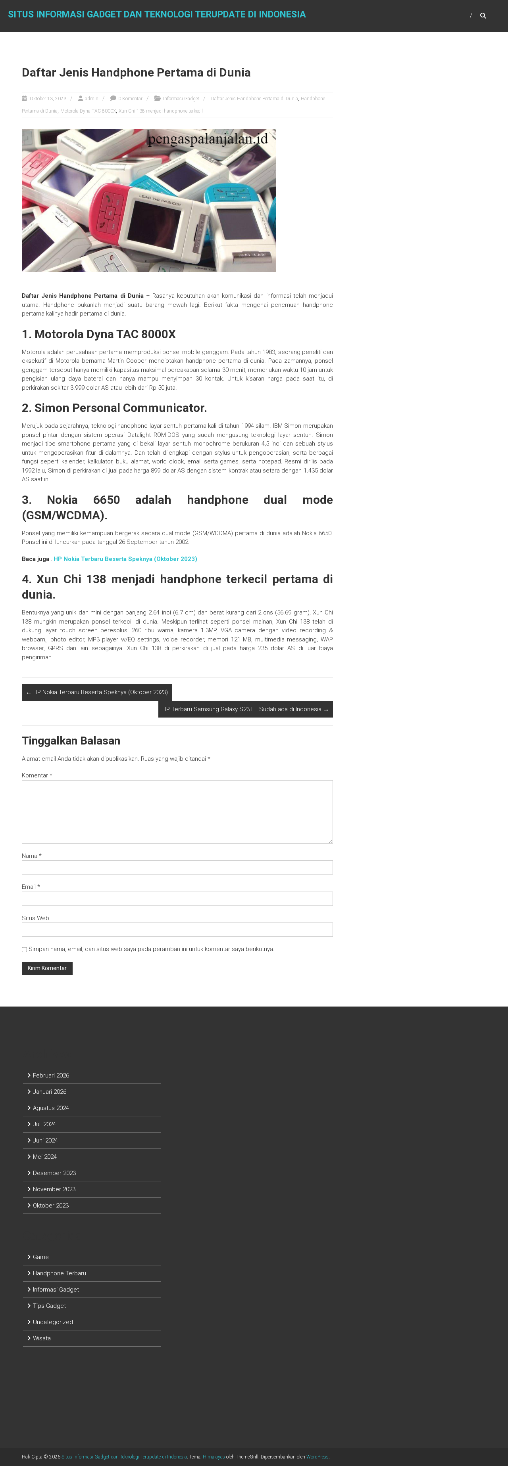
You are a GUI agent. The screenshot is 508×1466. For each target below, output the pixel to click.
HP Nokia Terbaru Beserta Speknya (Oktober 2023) (97, 692)
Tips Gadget (49, 1305)
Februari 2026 (51, 1075)
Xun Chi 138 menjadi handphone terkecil (161, 111)
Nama (32, 855)
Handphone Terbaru (59, 1273)
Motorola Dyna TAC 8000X (88, 111)
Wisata (42, 1338)
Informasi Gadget (181, 98)
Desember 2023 (54, 1173)
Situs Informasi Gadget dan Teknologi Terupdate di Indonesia (157, 14)
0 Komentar (130, 98)
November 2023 (54, 1189)
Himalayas (214, 1457)
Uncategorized (53, 1322)
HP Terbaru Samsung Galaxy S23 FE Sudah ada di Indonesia (245, 709)
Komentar (37, 775)
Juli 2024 (44, 1124)
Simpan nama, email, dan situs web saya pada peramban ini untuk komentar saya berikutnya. (152, 949)
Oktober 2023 (51, 1205)
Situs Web (35, 918)
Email (31, 886)
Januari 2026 (49, 1091)
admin (91, 98)
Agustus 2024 (51, 1108)
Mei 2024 (45, 1156)
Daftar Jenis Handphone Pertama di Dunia (254, 98)
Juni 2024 (45, 1140)
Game (41, 1257)
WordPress (317, 1457)
